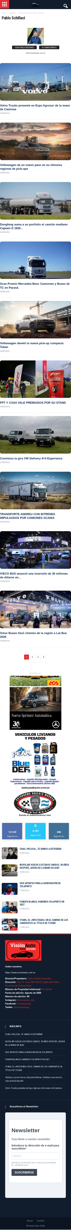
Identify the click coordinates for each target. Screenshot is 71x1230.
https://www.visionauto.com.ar (20, 972)
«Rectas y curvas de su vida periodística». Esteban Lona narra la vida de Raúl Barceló (33, 1079)
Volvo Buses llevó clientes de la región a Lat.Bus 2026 (33, 634)
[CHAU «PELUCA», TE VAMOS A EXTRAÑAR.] (10, 853)
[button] (65, 5)
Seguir (59, 824)
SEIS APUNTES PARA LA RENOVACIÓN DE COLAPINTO (40, 885)
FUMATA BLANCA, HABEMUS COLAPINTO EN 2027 (42, 903)
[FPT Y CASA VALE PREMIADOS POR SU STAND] (35, 379)
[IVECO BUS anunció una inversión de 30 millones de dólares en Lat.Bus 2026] (35, 550)
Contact (40, 1220)
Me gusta (12, 824)
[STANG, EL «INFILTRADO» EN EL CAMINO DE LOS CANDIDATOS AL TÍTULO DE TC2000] (10, 925)
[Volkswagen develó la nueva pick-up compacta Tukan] (35, 320)
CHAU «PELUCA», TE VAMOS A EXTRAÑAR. (41, 849)
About (30, 1220)
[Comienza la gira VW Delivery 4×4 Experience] (35, 435)
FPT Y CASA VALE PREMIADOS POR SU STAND (33, 402)
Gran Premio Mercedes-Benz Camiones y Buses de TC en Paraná (35, 285)
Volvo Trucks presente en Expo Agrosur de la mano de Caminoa (35, 107)
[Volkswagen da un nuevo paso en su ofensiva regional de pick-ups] (35, 141)
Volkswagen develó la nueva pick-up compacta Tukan (31, 345)
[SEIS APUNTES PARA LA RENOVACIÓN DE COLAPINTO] (10, 889)
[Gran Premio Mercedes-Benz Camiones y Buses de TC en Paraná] (35, 260)
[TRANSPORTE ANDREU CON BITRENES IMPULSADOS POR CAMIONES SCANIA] (35, 490)
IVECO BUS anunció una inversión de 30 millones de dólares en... (34, 575)
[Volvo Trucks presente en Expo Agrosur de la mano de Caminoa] (35, 82)
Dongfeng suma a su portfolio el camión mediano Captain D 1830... (34, 226)
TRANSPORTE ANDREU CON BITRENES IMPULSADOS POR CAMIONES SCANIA (27, 516)
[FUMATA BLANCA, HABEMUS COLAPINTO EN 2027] (10, 907)
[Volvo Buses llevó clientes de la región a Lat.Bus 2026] (35, 609)
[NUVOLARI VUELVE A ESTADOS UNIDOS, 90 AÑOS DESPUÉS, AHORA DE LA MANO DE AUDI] (10, 870)
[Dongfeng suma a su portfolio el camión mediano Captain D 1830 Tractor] (35, 201)
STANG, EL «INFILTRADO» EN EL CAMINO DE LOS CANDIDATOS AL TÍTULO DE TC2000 (44, 921)
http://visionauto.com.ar (35, 53)
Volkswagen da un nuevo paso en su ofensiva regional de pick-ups (31, 166)
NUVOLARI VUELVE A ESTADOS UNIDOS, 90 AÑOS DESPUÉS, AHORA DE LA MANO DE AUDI (44, 866)
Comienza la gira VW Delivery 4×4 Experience (31, 458)
